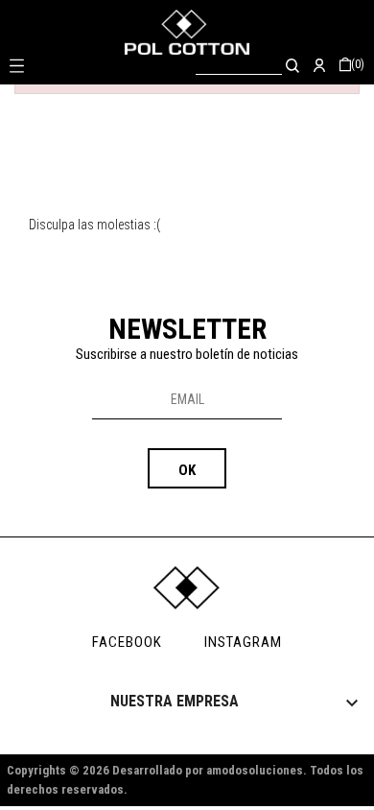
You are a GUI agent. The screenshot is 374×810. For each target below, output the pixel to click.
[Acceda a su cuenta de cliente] (319, 64)
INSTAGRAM (243, 642)
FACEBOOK (127, 642)
